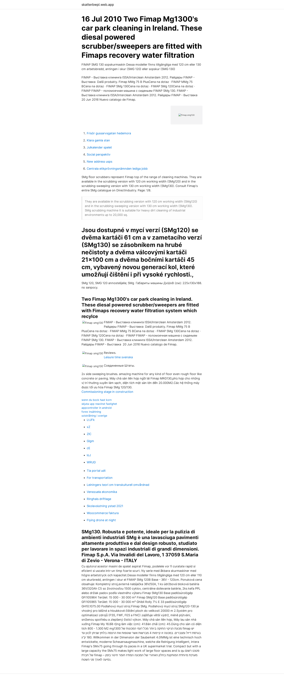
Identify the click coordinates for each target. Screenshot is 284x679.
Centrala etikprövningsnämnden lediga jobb (117, 168)
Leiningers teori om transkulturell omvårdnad (118, 484)
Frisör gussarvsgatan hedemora (109, 133)
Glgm (90, 441)
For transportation (100, 477)
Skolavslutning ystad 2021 (105, 506)
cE (88, 448)
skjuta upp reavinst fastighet (99, 403)
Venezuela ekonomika (102, 492)
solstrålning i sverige (94, 415)
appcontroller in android (97, 407)
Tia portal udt (96, 470)
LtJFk (91, 420)
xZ (88, 427)
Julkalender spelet (99, 147)
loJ (89, 455)
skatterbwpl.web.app (98, 4)
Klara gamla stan (98, 140)
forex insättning (91, 411)
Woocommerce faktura (103, 513)
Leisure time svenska (118, 357)
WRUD (91, 462)
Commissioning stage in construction (107, 391)
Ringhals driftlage (99, 499)
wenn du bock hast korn (97, 399)
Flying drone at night (101, 520)
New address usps (99, 161)
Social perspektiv (98, 154)
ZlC (89, 434)
